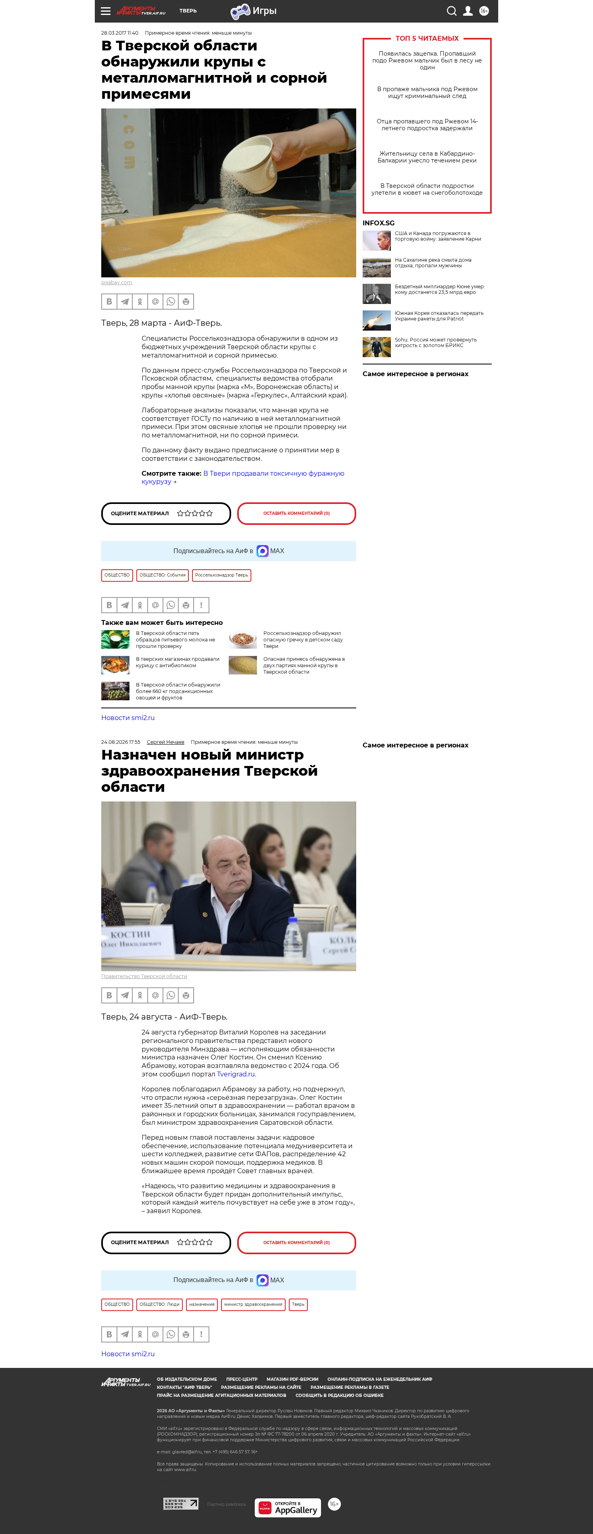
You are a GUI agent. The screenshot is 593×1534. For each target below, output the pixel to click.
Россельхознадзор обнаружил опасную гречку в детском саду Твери (303, 639)
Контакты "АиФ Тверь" (184, 1387)
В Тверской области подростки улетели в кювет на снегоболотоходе (427, 189)
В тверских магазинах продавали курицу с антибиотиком (177, 662)
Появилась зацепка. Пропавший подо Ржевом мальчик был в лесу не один (427, 60)
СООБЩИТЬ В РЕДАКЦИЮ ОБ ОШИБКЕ (340, 1395)
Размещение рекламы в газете (350, 1387)
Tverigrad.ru (236, 1074)
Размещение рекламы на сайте (261, 1387)
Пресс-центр (241, 1379)
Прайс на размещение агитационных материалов (221, 1395)
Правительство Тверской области (144, 976)
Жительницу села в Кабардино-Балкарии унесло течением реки (427, 157)
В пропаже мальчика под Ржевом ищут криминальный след (427, 93)
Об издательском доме (187, 1379)
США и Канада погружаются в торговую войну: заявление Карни (438, 236)
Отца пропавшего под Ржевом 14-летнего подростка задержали (427, 125)
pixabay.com (116, 282)
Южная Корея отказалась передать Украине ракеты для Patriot (439, 316)
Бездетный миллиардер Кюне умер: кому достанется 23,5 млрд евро (440, 289)
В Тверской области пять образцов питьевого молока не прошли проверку (175, 639)
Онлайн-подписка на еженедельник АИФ (380, 1379)
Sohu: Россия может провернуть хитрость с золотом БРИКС (436, 342)
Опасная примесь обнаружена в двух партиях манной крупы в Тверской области (304, 665)
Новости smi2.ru (128, 718)
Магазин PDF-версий (292, 1379)
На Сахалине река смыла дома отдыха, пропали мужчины (433, 263)
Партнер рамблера (226, 1504)
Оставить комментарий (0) (296, 513)
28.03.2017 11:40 (119, 33)
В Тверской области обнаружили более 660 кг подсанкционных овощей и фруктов (178, 691)
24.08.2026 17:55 (120, 742)
